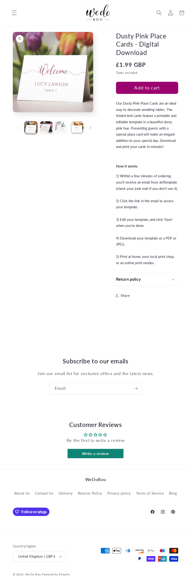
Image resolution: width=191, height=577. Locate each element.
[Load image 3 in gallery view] (61, 127)
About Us (22, 493)
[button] (10, 12)
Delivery (66, 493)
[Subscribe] (135, 388)
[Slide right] (90, 128)
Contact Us (44, 493)
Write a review (95, 453)
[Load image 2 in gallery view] (46, 127)
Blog (173, 493)
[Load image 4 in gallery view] (77, 127)
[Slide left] (18, 128)
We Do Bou (33, 574)
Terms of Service (150, 493)
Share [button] (125, 295)
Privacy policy (119, 493)
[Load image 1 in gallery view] (30, 127)
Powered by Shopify (56, 574)
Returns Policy (90, 493)
